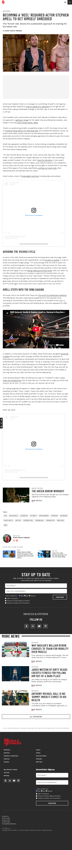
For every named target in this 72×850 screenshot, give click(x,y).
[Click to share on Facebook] (1, 419)
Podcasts (39, 759)
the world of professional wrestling (52, 295)
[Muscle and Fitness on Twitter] (33, 626)
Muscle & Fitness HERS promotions (18, 600)
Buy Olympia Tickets (10, 769)
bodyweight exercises (30, 176)
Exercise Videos (41, 756)
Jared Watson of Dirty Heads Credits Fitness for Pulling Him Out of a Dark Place (49, 673)
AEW (5, 515)
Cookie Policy (6, 822)
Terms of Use (6, 818)
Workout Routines (37, 488)
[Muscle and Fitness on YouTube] (39, 626)
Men (27, 596)
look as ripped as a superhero (38, 107)
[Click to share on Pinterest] (1, 426)
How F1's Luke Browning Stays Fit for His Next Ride (59, 555)
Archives (6, 772)
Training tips (50, 520)
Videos (38, 753)
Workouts (7, 750)
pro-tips (18, 520)
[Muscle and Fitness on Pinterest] (45, 626)
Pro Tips (54, 551)
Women (33, 596)
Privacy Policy (6, 820)
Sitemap (6, 775)
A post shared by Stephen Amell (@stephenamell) (34, 243)
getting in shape (22, 120)
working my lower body (47, 168)
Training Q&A (39, 520)
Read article (37, 501)
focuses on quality (52, 260)
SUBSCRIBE (60, 597)
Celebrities (24, 515)
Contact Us (5, 816)
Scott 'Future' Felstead (13, 31)
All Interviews (36, 717)
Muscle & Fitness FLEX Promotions (18, 603)
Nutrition (7, 753)
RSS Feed (39, 762)
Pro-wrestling (28, 520)
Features (7, 759)
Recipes (6, 762)
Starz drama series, (27, 123)
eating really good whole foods (39, 270)
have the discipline (44, 160)
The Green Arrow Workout (48, 491)
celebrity (33, 515)
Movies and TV (8, 520)
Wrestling (60, 520)
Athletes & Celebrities (11, 756)
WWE (5, 525)
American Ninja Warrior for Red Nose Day (21, 131)
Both (22, 596)
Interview (54, 515)
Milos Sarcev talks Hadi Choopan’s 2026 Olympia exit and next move (25, 555)
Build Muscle (13, 515)
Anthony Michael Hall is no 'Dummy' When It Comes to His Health (49, 697)
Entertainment (44, 515)
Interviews (6, 11)
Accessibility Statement (9, 824)
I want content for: (11, 596)
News (18, 550)
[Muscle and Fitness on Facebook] (26, 626)
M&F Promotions (12, 598)
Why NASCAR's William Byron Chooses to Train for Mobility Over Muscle (50, 649)
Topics (38, 750)
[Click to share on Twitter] (1, 423)
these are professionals (12, 380)
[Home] (3, 3)
